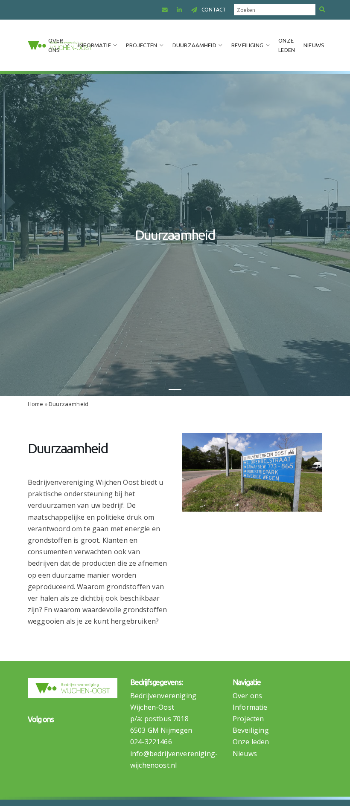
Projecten (141, 45)
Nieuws (313, 45)
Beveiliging (247, 45)
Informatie (94, 45)
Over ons (55, 45)
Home (36, 404)
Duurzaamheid (194, 45)
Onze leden (286, 45)
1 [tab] (175, 389)
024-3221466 (151, 741)
